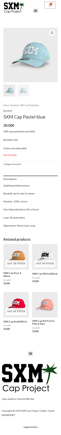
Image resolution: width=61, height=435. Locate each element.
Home (6, 105)
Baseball (15, 105)
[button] (35, 10)
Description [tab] (10, 178)
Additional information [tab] (16, 185)
